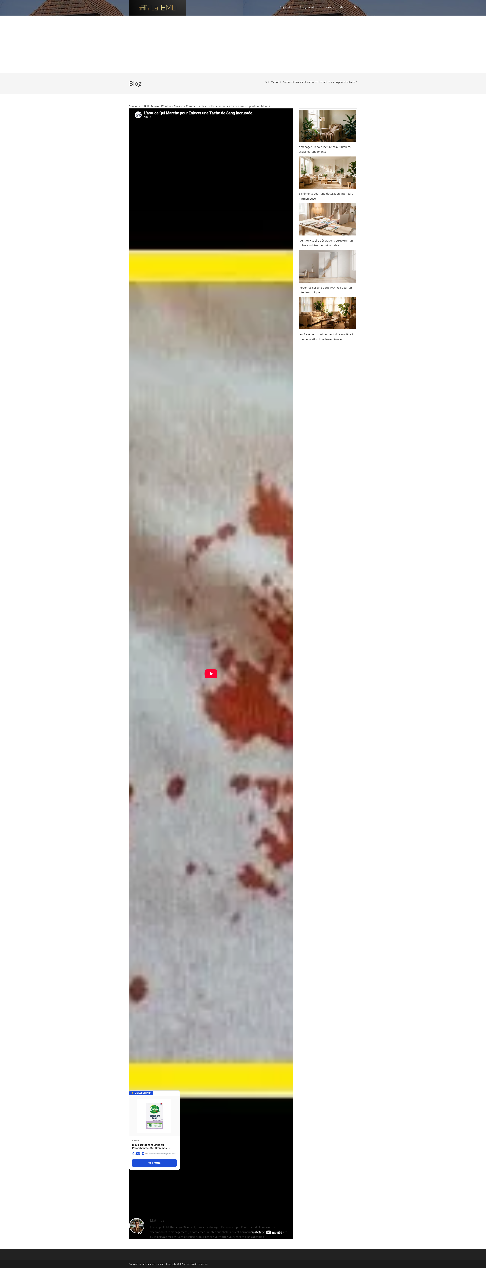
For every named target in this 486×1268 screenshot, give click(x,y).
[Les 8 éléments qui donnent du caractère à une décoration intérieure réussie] (327, 313)
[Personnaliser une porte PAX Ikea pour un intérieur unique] (327, 266)
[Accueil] (266, 82)
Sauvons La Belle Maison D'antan (150, 106)
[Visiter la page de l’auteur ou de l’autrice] (136, 1225)
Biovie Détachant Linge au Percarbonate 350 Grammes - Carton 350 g (150, 1148)
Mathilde (157, 1220)
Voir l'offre (154, 1162)
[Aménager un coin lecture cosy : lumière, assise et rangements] (327, 126)
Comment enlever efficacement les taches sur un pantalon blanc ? (320, 82)
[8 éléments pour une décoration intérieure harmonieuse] (327, 172)
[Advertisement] (243, 44)
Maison (178, 106)
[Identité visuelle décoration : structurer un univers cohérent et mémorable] (327, 219)
